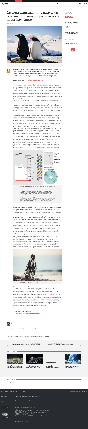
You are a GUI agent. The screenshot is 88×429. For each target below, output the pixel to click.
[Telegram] (79, 4)
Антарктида (10, 336)
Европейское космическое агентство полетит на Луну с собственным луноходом (71, 33)
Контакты (12, 1)
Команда (7, 1)
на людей (27, 77)
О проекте (3, 1)
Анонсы (37, 3)
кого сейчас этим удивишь (36, 80)
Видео (18, 3)
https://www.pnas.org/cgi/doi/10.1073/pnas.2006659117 (18, 330)
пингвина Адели (53, 294)
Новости (24, 3)
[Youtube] (81, 4)
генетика (16, 336)
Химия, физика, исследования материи (55, 343)
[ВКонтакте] (77, 4)
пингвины (27, 336)
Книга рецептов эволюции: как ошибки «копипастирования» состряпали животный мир (34, 366)
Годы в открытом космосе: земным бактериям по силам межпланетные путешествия (26, 345)
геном (21, 336)
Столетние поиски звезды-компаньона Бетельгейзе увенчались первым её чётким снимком (72, 24)
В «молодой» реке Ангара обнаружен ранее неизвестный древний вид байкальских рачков (15, 366)
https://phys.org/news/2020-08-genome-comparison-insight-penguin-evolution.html (28, 328)
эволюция (47, 336)
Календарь (43, 3)
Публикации (31, 3)
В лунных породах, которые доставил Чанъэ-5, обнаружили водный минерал (73, 366)
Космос (66, 21)
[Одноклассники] (84, 4)
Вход (86, 1)
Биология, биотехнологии (12, 9)
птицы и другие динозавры (36, 336)
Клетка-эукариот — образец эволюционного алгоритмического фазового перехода (52, 366)
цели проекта (4, 391)
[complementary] (72, 31)
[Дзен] (86, 4)
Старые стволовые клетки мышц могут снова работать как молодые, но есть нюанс (73, 42)
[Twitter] (82, 4)
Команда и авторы (15, 391)
